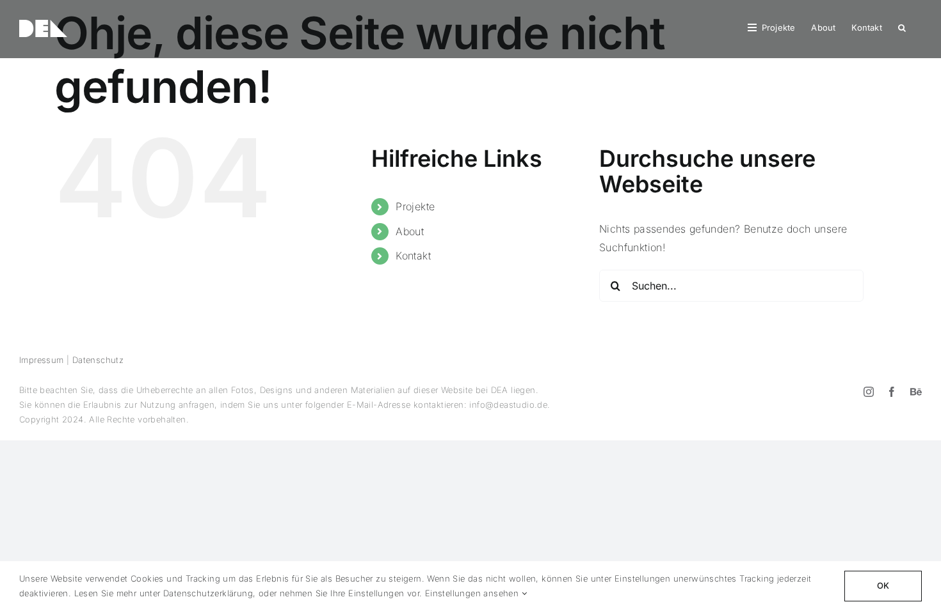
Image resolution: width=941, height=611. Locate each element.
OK (883, 585)
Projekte (415, 206)
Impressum (41, 360)
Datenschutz (98, 360)
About (410, 231)
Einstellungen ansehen (473, 593)
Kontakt (413, 255)
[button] (902, 27)
